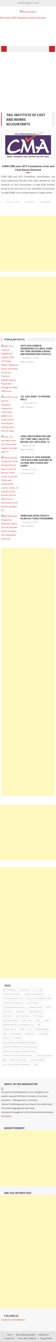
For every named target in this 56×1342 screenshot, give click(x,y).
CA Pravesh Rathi (27, 473)
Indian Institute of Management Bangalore (19, 1042)
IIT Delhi (6, 1038)
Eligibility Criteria (35, 1007)
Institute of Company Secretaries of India (19, 1051)
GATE (49, 1007)
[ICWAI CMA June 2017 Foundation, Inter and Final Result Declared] (28, 145)
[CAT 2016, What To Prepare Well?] (9, 414)
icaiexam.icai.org (9, 1029)
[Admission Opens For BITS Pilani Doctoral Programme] (9, 527)
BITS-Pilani (24, 989)
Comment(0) (44, 201)
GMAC (38, 1020)
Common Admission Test (13, 998)
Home (9, 1334)
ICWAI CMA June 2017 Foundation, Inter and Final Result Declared (28, 167)
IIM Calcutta (30, 1033)
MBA (5, 1060)
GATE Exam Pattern (10, 1020)
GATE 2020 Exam (22, 1016)
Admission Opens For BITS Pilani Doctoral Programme (36, 517)
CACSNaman (30, 201)
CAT (40, 989)
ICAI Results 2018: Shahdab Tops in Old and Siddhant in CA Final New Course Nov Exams (36, 461)
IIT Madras (18, 1038)
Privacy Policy (46, 1338)
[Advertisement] (28, 80)
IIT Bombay (43, 1033)
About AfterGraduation (25, 1334)
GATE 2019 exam (35, 1011)
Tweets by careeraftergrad (13, 1319)
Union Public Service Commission (16, 1064)
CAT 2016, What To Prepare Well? (35, 398)
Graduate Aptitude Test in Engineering (18, 1024)
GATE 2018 (7, 1011)
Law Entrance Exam (44, 1055)
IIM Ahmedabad (42, 1029)
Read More (6, 1116)
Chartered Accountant (11, 994)
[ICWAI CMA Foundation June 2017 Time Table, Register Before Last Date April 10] (9, 444)
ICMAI (22, 1029)
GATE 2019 (20, 1011)
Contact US (9, 1338)
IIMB (4, 1033)
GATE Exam (38, 1016)
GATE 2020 (7, 1016)
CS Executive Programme (13, 1002)
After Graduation (27, 361)
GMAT (47, 1020)
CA (34, 989)
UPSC (36, 1064)
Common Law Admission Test (38, 998)
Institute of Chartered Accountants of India (20, 1046)
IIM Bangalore (16, 1033)
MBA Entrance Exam (19, 1060)
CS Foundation (33, 1002)
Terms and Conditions (27, 1338)
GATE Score (27, 1020)
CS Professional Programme (14, 1007)
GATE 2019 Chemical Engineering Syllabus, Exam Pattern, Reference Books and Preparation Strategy (36, 350)
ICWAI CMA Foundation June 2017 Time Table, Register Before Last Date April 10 (35, 439)
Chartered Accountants (33, 994)
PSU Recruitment (38, 1060)
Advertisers (44, 1334)
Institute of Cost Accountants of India (17, 1055)
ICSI (30, 1029)
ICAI (38, 1024)
